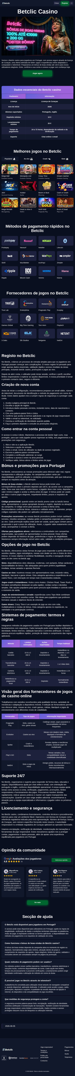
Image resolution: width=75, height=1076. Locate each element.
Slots (63, 159)
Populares (8, 159)
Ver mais (37, 902)
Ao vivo (27, 159)
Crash (45, 159)
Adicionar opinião (61, 860)
